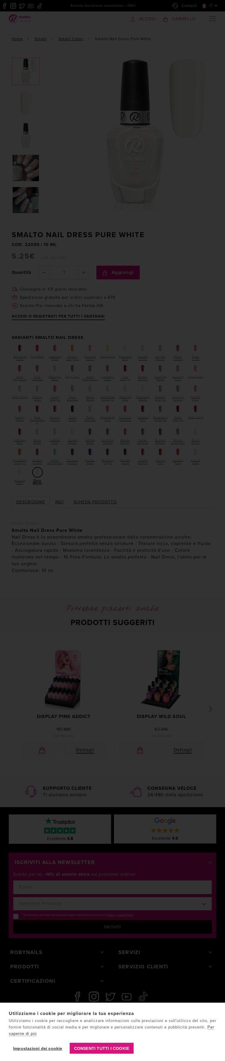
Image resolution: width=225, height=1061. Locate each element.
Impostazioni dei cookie (37, 1048)
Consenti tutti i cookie (101, 1048)
